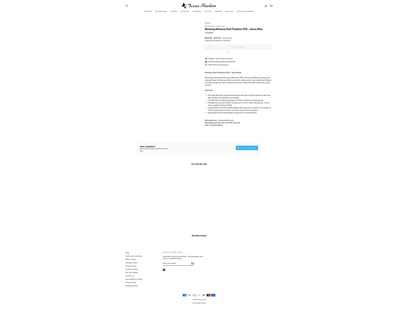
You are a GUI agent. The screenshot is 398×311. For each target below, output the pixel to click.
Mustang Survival (215, 26)
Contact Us (129, 276)
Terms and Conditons (133, 256)
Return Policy (130, 259)
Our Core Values (131, 272)
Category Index (131, 262)
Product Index (131, 266)
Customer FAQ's (131, 269)
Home (207, 23)
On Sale (230, 11)
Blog (127, 253)
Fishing (208, 11)
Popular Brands (245, 11)
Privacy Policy (130, 282)
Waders (148, 11)
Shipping (208, 40)
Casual (174, 11)
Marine (218, 11)
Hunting (185, 11)
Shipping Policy (131, 286)
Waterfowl (161, 11)
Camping (197, 11)
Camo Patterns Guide (133, 279)
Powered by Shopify (199, 303)
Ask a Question (248, 148)
